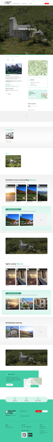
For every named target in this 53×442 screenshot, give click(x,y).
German (11, 86)
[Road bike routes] (32, 193)
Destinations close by (33, 85)
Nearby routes (32, 97)
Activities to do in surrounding (34, 82)
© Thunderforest (39, 75)
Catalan (16, 85)
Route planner (9, 384)
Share (8, 60)
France (10, 56)
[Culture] (21, 277)
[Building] (42, 277)
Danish (19, 85)
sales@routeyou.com (43, 428)
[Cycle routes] (21, 193)
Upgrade (46, 3)
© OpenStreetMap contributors (44, 75)
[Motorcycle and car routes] (10, 193)
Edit (13, 60)
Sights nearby (32, 83)
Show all (32, 180)
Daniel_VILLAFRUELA (4, 53)
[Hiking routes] (42, 193)
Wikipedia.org (8, 80)
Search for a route (25, 416)
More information (8, 82)
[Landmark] (10, 277)
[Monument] (32, 277)
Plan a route (24, 411)
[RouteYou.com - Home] (8, 3)
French (9, 86)
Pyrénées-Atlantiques (13, 56)
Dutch (6, 86)
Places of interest (7, 56)
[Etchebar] (12, 332)
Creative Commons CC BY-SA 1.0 (11, 253)
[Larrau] (26, 332)
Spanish (17, 86)
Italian (14, 86)
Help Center (42, 433)
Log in (45, 411)
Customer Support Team (44, 432)
